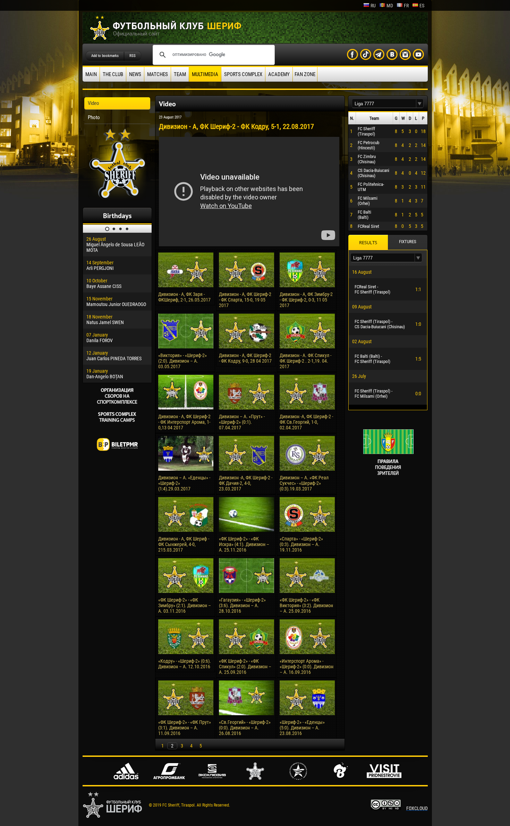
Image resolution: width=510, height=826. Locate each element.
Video (93, 103)
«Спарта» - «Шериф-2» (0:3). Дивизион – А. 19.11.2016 (301, 544)
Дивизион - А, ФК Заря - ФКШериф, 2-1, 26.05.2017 (184, 297)
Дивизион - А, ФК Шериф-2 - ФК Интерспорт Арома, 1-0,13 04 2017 (184, 422)
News (135, 74)
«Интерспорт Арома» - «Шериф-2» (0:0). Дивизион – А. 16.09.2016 (306, 666)
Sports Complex (243, 74)
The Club (113, 74)
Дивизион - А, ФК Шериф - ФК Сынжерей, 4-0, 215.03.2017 (183, 544)
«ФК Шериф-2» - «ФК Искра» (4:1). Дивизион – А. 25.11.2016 (244, 544)
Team (180, 74)
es (421, 5)
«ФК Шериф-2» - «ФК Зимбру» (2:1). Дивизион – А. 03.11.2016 (184, 605)
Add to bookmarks (105, 55)
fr (406, 5)
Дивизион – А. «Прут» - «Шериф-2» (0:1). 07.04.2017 (242, 422)
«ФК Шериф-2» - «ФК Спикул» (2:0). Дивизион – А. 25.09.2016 (245, 666)
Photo (94, 117)
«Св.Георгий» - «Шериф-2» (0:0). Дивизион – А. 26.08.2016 (245, 727)
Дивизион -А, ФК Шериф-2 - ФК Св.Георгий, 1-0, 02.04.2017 (306, 422)
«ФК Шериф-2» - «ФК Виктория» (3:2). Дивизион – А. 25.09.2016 (306, 605)
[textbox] (384, 103)
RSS (132, 55)
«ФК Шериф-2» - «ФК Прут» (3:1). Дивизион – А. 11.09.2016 (184, 727)
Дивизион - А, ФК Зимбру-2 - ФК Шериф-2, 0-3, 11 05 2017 (306, 299)
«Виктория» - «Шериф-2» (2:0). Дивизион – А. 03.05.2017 (182, 361)
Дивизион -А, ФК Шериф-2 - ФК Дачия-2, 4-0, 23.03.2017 (245, 483)
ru (373, 5)
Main (91, 74)
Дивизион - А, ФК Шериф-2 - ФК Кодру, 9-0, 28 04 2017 (245, 358)
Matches (157, 74)
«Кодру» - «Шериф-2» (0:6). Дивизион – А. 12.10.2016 (184, 663)
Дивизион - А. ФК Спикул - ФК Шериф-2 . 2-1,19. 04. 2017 (305, 361)
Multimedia (205, 74)
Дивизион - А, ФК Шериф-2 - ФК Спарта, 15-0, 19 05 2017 (245, 299)
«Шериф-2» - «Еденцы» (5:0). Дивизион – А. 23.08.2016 (302, 727)
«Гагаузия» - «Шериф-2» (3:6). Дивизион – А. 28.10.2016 (242, 605)
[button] (420, 103)
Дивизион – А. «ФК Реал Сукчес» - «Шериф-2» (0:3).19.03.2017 (304, 483)
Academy (279, 74)
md (389, 5)
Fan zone (305, 74)
